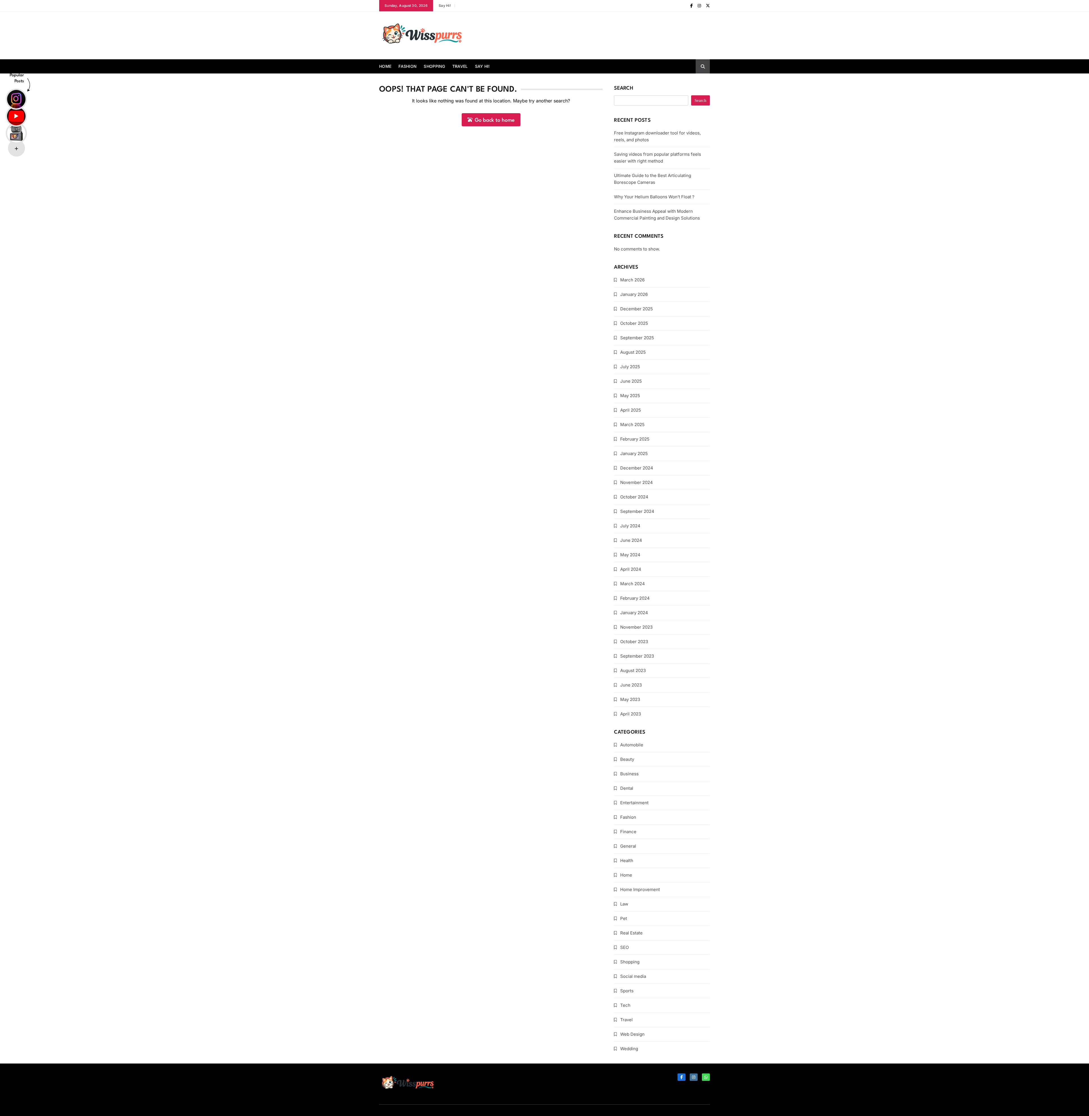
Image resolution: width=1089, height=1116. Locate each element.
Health (626, 860)
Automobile (631, 744)
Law (624, 904)
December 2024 (636, 468)
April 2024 (630, 569)
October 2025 (634, 323)
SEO (624, 947)
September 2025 (637, 337)
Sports (627, 990)
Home (385, 66)
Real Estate (631, 933)
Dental (626, 788)
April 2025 (630, 410)
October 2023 (634, 641)
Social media (633, 976)
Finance (628, 831)
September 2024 (637, 511)
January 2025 (634, 453)
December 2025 (636, 308)
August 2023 (633, 670)
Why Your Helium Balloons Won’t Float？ (654, 196)
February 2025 (634, 439)
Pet (623, 918)
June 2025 (631, 381)
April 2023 (630, 714)
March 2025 (632, 424)
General (628, 846)
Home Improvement (640, 889)
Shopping (434, 66)
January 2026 (634, 294)
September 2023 (637, 656)
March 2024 (632, 583)
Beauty (627, 759)
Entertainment (634, 802)
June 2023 (631, 685)
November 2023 (636, 627)
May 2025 (630, 395)
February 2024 (635, 598)
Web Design (632, 1034)
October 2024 (634, 497)
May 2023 (630, 699)
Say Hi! (445, 5)
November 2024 (636, 482)
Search (623, 88)
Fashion (407, 66)
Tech (625, 1005)
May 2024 (630, 554)
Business (629, 773)
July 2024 (630, 525)
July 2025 (630, 366)
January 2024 (634, 612)
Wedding (629, 1048)
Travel (460, 66)
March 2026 (632, 280)
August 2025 (633, 352)
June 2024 (631, 540)
